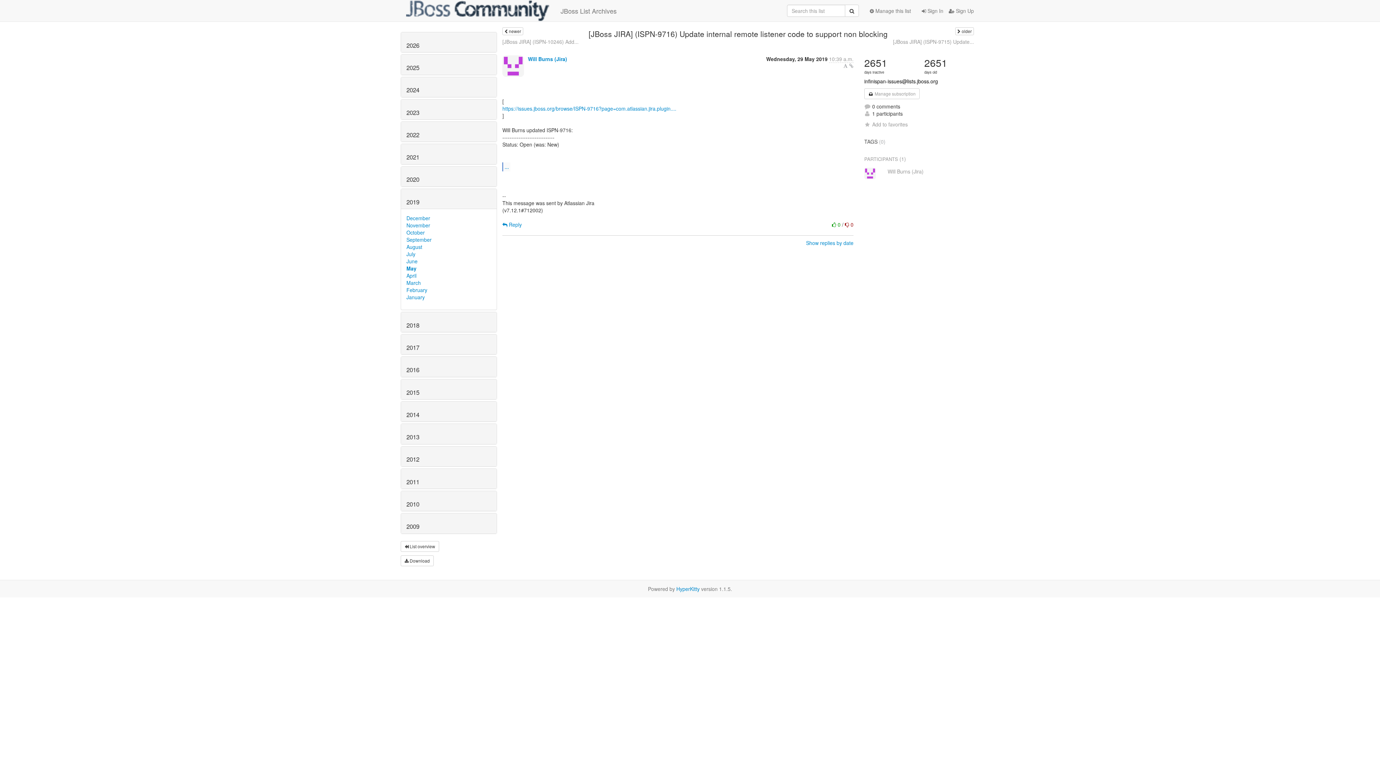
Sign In (934, 10)
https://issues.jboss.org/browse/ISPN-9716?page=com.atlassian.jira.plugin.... (589, 108)
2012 (412, 459)
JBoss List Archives (589, 10)
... (507, 166)
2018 (412, 325)
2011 (412, 481)
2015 (412, 392)
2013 (412, 437)
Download (419, 561)
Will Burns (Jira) (547, 59)
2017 (412, 347)
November (418, 225)
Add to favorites (890, 124)
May (411, 268)
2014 (412, 414)
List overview (422, 546)
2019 (412, 202)
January (415, 297)
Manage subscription (895, 94)
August (414, 246)
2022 (412, 134)
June (412, 261)
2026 (412, 45)
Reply (514, 224)
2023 (412, 112)
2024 (412, 90)
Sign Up (964, 10)
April (411, 275)
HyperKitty (688, 588)
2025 (412, 67)
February (416, 290)
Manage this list (892, 10)
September (419, 239)
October (415, 232)
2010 (412, 504)
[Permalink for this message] (851, 66)
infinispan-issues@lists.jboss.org (901, 81)
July (410, 254)
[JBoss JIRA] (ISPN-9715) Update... (933, 41)
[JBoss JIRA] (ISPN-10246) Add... (540, 41)
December (418, 218)
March (413, 282)
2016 (412, 369)
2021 (412, 157)
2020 (412, 179)
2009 (412, 526)
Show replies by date (830, 242)
